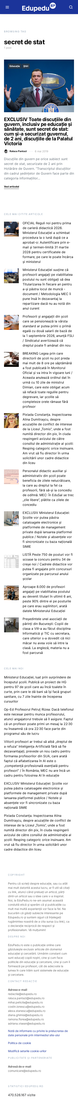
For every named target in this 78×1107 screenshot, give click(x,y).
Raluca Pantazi (18, 151)
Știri (25, 66)
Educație (15, 66)
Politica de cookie (19, 1043)
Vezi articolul (11, 186)
